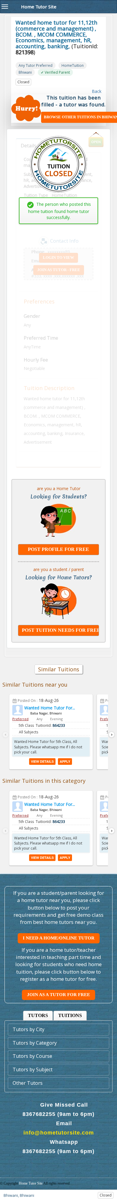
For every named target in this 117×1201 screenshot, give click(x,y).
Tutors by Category (35, 1043)
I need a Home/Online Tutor (58, 938)
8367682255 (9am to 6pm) (58, 1114)
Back (96, 91)
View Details (42, 761)
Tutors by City (28, 1029)
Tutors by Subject (32, 1069)
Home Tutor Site (31, 1183)
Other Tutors (28, 1083)
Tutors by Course (32, 1056)
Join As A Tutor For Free (58, 994)
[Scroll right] (112, 735)
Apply (65, 761)
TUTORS (38, 1015)
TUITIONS (70, 1015)
